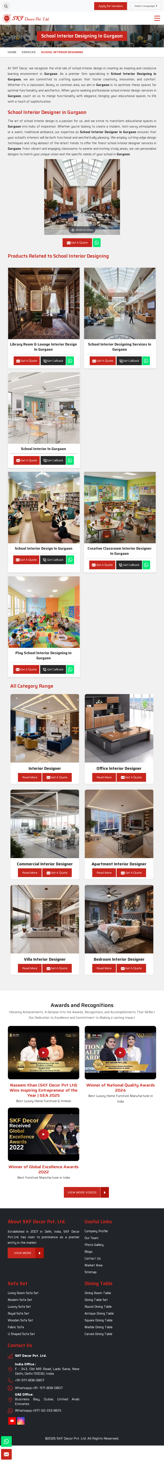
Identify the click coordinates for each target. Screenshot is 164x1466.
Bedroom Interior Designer (119, 959)
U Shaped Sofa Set (21, 1334)
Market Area (93, 1265)
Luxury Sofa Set (19, 1306)
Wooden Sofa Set (20, 1320)
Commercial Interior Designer (45, 864)
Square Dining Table (99, 1320)
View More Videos (82, 1192)
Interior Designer (45, 768)
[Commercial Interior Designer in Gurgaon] (44, 824)
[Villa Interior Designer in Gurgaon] (44, 919)
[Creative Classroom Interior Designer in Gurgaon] (120, 507)
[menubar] (157, 18)
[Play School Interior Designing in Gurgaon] (44, 612)
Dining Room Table (98, 1293)
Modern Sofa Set (20, 1299)
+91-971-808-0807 (29, 1380)
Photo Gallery (94, 1244)
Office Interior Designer (119, 768)
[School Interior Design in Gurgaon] (44, 507)
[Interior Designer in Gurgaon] (44, 728)
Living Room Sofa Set (23, 1293)
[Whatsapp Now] (97, 242)
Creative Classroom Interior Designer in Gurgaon (120, 551)
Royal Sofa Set (18, 1313)
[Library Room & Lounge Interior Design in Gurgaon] (44, 303)
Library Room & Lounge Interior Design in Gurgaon (43, 347)
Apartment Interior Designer (119, 864)
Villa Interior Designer (45, 959)
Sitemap (91, 1272)
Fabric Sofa (16, 1327)
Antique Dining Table (99, 1313)
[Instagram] (21, 1421)
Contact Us (93, 1258)
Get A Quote (28, 360)
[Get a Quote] (6, 1454)
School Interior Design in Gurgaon (43, 548)
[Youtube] (12, 1421)
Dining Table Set (96, 1299)
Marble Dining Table (99, 1327)
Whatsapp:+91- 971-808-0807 (39, 1388)
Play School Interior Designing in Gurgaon (43, 655)
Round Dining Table (98, 1306)
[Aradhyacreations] (6, 6)
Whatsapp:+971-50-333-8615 (38, 1410)
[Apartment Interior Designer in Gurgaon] (119, 824)
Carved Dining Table (98, 1334)
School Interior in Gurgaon (43, 448)
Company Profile (96, 1231)
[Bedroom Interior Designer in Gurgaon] (119, 919)
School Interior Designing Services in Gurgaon (119, 347)
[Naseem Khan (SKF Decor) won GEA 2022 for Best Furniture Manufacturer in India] (43, 1134)
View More (22, 1253)
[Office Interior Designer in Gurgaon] (119, 728)
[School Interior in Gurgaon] (44, 408)
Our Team (91, 1238)
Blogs (88, 1251)
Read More (29, 777)
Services (29, 52)
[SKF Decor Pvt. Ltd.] (20, 18)
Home (12, 52)
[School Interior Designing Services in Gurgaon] (120, 303)
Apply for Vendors (110, 6)
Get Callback (55, 360)
